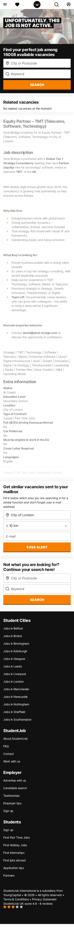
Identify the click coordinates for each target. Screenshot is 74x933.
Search (37, 85)
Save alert (37, 547)
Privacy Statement (44, 899)
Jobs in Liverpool (14, 674)
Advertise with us (14, 780)
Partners (8, 875)
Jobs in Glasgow (14, 658)
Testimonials (11, 795)
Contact (8, 753)
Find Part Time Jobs (16, 837)
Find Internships (13, 852)
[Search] (58, 4)
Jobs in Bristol (12, 636)
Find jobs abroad (14, 860)
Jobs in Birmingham (16, 643)
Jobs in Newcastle (15, 696)
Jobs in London (13, 681)
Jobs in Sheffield (14, 712)
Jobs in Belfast (13, 628)
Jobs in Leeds (12, 666)
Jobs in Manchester (16, 689)
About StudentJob (15, 738)
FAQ (6, 746)
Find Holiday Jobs (15, 845)
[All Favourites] (17, 4)
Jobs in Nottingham (16, 704)
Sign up (8, 811)
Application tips (13, 868)
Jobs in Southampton (17, 719)
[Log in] (68, 4)
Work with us (11, 761)
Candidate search (15, 788)
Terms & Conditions (16, 899)
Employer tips (12, 803)
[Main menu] (4, 4)
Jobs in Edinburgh (15, 651)
